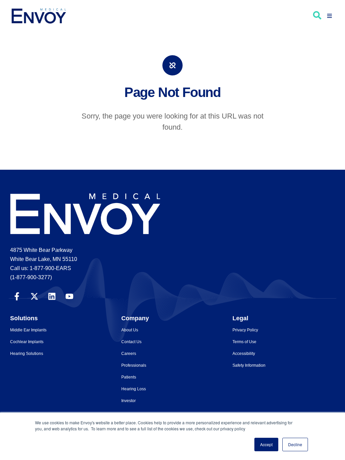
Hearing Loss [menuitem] (133, 389)
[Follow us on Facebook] (17, 295)
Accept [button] (266, 444)
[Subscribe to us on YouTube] (69, 295)
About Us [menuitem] (129, 330)
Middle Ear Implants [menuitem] (28, 330)
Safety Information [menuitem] (248, 365)
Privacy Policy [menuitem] (245, 330)
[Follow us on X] (34, 295)
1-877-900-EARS (50, 268)
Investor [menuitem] (128, 400)
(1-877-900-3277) (31, 277)
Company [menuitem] (135, 318)
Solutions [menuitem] (24, 318)
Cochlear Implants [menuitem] (26, 341)
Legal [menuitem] (240, 318)
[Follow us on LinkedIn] (52, 295)
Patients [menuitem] (128, 377)
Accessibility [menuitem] (243, 353)
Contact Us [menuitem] (131, 341)
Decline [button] (295, 444)
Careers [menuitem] (128, 353)
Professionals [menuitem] (133, 365)
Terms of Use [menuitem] (244, 341)
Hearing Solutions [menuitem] (26, 353)
